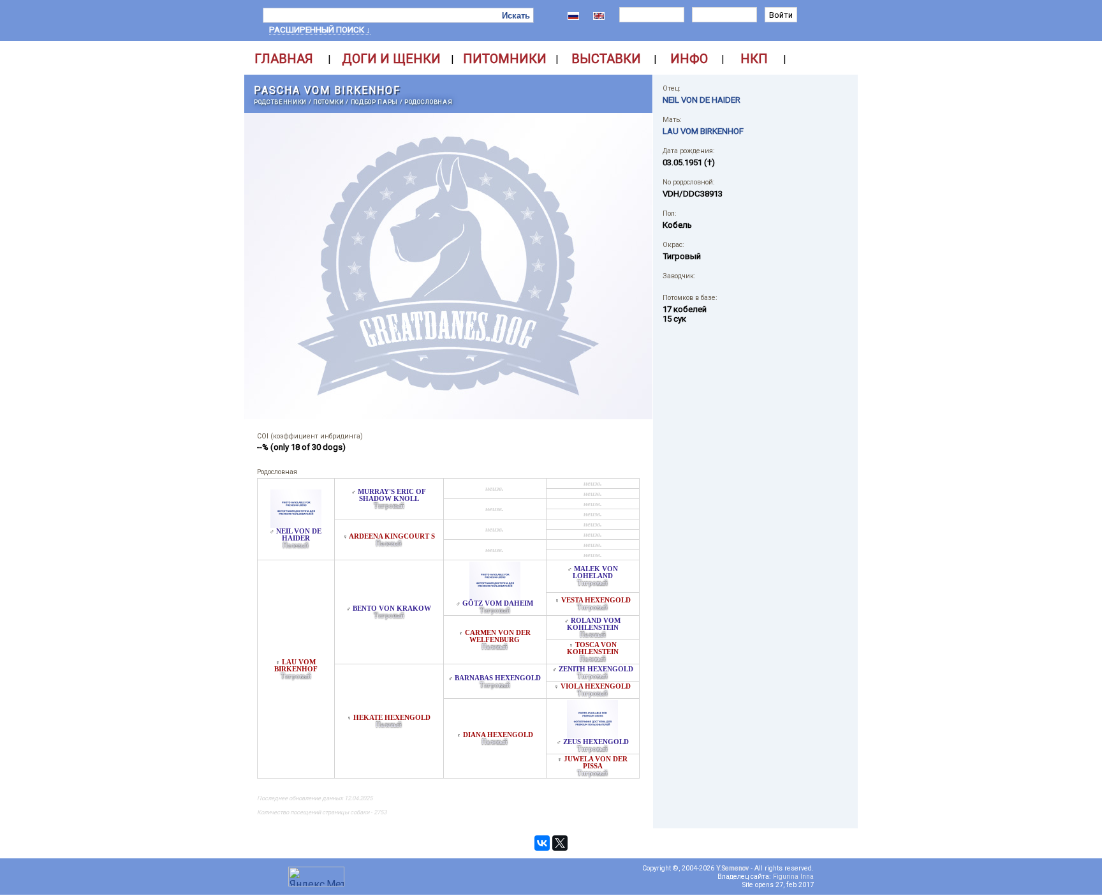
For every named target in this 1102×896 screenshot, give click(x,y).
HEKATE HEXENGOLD (391, 717)
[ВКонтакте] (542, 843)
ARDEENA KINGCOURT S (392, 536)
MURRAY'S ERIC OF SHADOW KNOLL (392, 495)
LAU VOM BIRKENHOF (296, 666)
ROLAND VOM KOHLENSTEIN (594, 624)
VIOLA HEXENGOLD (596, 686)
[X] (560, 843)
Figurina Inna (793, 876)
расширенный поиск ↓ (320, 29)
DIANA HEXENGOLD (498, 734)
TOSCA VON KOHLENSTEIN (593, 648)
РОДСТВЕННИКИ (280, 101)
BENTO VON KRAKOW (392, 608)
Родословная (428, 101)
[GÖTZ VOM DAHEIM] (494, 596)
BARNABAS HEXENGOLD (498, 678)
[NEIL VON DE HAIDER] (295, 524)
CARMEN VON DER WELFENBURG (498, 636)
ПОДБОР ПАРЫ (374, 101)
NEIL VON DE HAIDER (298, 535)
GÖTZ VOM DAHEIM (497, 603)
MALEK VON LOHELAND (595, 572)
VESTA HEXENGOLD (596, 600)
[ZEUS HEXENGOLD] (592, 735)
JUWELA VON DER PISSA (596, 763)
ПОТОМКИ (328, 101)
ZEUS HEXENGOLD (596, 741)
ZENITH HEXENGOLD (596, 669)
